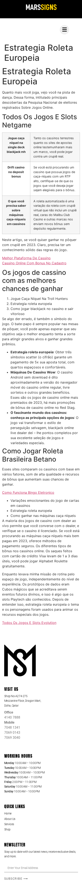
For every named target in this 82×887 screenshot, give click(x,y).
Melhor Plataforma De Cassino (26, 258)
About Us (9, 819)
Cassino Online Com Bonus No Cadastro (34, 263)
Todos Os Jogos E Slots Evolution (29, 623)
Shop (7, 829)
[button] (41, 700)
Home (8, 813)
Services (9, 824)
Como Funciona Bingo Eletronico (28, 492)
